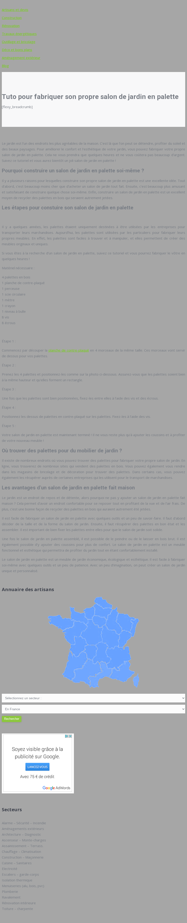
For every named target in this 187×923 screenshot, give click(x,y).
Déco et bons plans (17, 49)
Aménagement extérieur (21, 57)
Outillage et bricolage (18, 41)
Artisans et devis (15, 9)
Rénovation (11, 25)
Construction (12, 17)
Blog (5, 65)
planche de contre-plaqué (69, 350)
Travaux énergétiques (19, 33)
